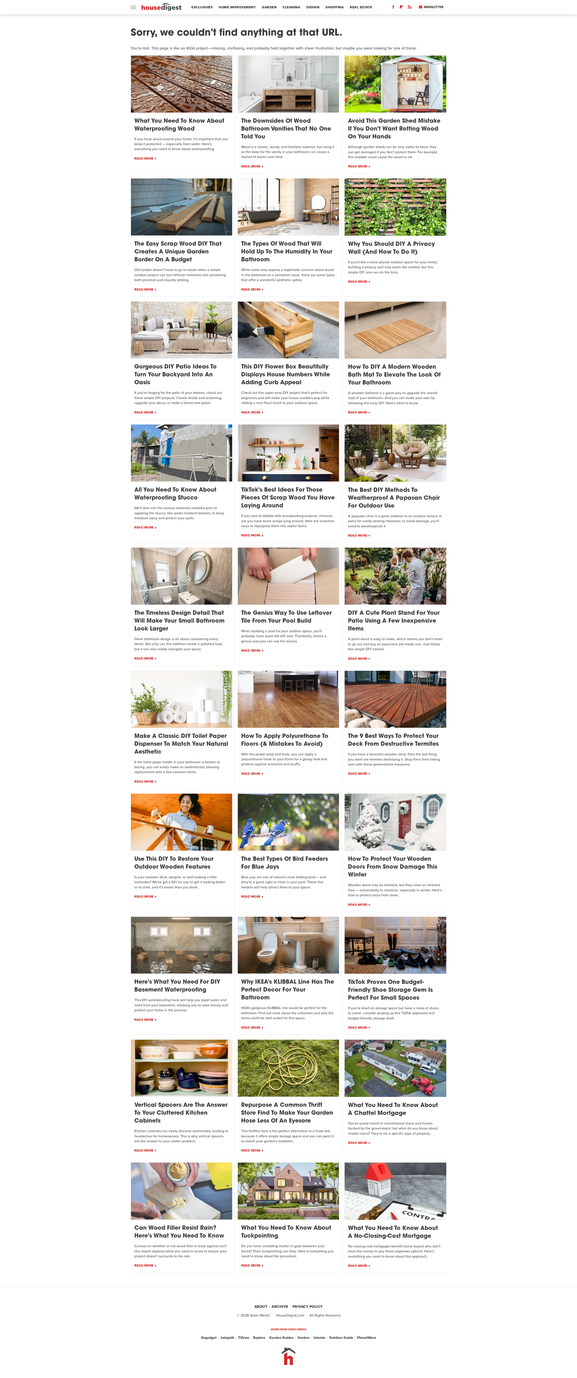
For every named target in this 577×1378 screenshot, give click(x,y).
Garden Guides (281, 1337)
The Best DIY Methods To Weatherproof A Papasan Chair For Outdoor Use (394, 498)
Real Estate (361, 7)
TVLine (243, 1337)
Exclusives (202, 7)
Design (312, 7)
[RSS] (409, 8)
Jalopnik (227, 1337)
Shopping (334, 7)
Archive (280, 1306)
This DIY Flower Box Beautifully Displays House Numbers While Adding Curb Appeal (285, 375)
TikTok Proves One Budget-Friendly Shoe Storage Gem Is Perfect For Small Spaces (390, 990)
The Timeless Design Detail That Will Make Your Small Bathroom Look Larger (179, 621)
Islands (319, 1337)
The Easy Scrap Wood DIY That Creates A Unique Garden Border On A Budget (178, 252)
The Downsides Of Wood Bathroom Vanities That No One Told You (286, 129)
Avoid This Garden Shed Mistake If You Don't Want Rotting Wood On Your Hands (394, 129)
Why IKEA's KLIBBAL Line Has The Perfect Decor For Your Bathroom (287, 990)
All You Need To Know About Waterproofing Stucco (175, 494)
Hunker (304, 1337)
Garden (269, 7)
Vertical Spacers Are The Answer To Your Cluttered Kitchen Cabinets (180, 1113)
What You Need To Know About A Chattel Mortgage (393, 1109)
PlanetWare (366, 1337)
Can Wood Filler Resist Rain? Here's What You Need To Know (179, 1232)
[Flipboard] (401, 8)
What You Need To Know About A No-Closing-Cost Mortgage (393, 1232)
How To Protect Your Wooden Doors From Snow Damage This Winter (392, 867)
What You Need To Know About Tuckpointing (286, 1232)
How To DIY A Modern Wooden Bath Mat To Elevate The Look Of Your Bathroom (394, 375)
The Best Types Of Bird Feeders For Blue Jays (284, 863)
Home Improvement (237, 7)
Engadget (209, 1337)
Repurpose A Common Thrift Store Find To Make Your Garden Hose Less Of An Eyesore (287, 1113)
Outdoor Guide (341, 1337)
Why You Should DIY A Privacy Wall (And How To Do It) (391, 248)
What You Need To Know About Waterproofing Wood (179, 125)
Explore (259, 1337)
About (261, 1306)
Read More (144, 158)
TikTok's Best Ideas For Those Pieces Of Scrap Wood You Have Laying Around (288, 498)
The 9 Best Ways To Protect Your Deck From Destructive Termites (393, 740)
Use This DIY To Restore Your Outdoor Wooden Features (173, 863)
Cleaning (291, 7)
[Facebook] (393, 8)
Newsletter (433, 7)
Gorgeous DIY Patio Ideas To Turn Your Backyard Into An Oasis (175, 375)
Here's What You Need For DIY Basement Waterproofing (177, 986)
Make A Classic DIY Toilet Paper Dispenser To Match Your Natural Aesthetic (181, 744)
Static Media (260, 1315)
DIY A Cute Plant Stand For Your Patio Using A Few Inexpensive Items (394, 621)
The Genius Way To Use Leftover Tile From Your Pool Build (286, 617)
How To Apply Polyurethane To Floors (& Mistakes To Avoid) (284, 740)
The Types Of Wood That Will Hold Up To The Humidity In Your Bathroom (286, 252)
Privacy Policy (308, 1306)
